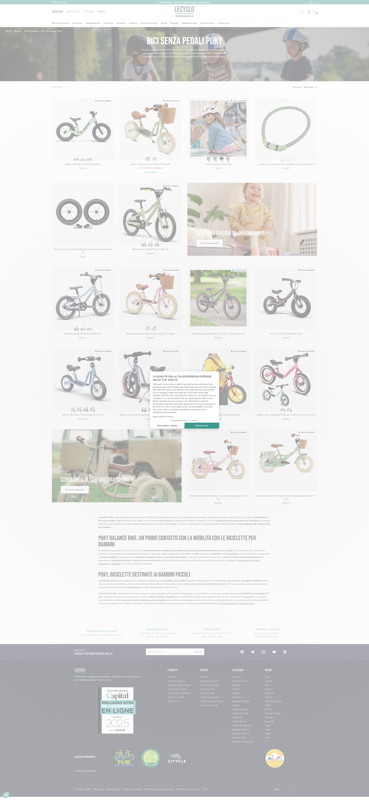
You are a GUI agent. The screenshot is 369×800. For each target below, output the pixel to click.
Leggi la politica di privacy (163, 417)
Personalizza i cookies (167, 425)
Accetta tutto (201, 425)
